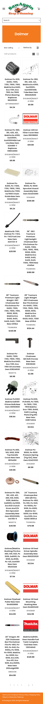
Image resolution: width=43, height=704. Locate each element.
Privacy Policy (24, 695)
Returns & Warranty (10, 697)
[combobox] (20, 20)
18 (28, 685)
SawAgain (7, 700)
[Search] (39, 20)
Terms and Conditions (10, 695)
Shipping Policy (35, 695)
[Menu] (3, 9)
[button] (39, 9)
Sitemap (21, 697)
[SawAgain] (21, 8)
